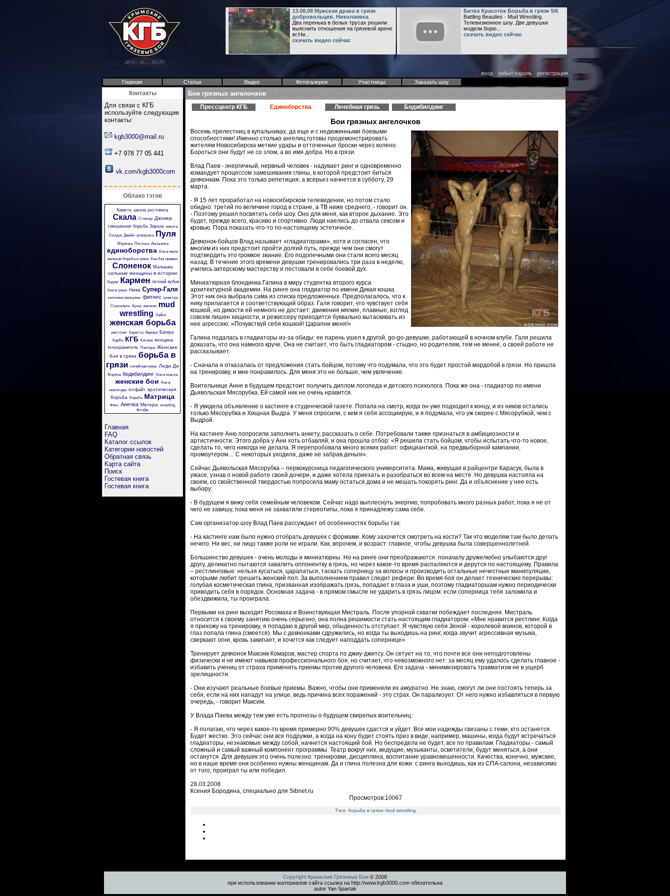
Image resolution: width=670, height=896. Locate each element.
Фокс (114, 405)
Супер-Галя (160, 289)
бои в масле (167, 374)
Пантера (147, 347)
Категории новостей (133, 449)
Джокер (163, 218)
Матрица (159, 396)
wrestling (167, 405)
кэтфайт (137, 389)
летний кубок (165, 281)
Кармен (135, 280)
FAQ (110, 434)
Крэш (136, 306)
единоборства (132, 250)
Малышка (163, 266)
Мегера (149, 404)
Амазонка (159, 243)
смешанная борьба (128, 226)
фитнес (152, 297)
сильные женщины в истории (142, 273)
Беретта (136, 332)
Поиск (113, 471)
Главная (116, 427)
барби (117, 340)
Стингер (145, 218)
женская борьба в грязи (128, 259)
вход (487, 73)
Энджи (112, 282)
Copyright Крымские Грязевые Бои (325, 877)
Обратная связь (128, 456)
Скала (124, 217)
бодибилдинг (138, 374)
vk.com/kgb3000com (145, 171)
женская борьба (143, 322)
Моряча (114, 374)
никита (172, 226)
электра (170, 297)
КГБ (131, 339)
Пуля (165, 233)
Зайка (160, 315)
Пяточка (141, 243)
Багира (166, 332)
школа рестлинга (150, 210)
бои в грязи (117, 290)
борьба (135, 397)
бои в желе (168, 251)
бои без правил (164, 259)
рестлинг (119, 332)
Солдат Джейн (121, 235)
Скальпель (120, 306)
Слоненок (131, 266)
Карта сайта (122, 464)
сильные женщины (124, 297)
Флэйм (142, 410)
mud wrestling (147, 308)
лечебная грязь (143, 366)
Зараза (157, 226)
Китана (146, 340)
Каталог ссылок (128, 442)
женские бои (137, 381)
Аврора (151, 332)
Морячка (124, 243)
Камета (124, 210)
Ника (134, 289)
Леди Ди (169, 366)
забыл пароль (515, 73)
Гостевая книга (126, 478)
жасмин (149, 306)
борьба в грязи (366, 810)
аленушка (145, 235)
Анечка (129, 404)
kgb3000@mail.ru (139, 136)
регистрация (552, 73)
